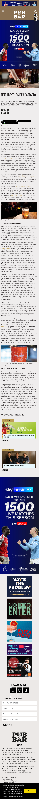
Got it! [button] (30, 791)
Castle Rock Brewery (7, 158)
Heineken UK (28, 395)
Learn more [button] (19, 796)
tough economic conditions (23, 186)
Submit (6, 725)
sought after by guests (26, 176)
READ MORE (5, 440)
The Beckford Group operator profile (14, 466)
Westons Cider (5, 248)
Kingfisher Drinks (16, 195)
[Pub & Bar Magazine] (19, 14)
